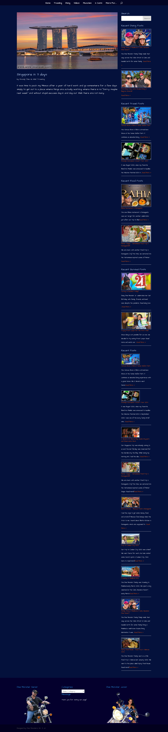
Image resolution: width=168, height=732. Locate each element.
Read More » (125, 95)
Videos (76, 3)
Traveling (58, 3)
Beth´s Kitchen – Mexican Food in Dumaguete (136, 509)
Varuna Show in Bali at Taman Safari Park (135, 125)
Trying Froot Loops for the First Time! (134, 331)
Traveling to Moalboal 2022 (130, 578)
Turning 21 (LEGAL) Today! (129, 291)
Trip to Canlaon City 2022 (130, 545)
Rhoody (22, 79)
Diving (67, 3)
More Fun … (111, 3)
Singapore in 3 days (32, 74)
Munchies (87, 3)
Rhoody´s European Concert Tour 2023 (134, 161)
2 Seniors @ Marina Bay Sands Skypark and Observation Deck (135, 440)
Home (48, 3)
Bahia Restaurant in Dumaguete (131, 208)
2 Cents (98, 3)
